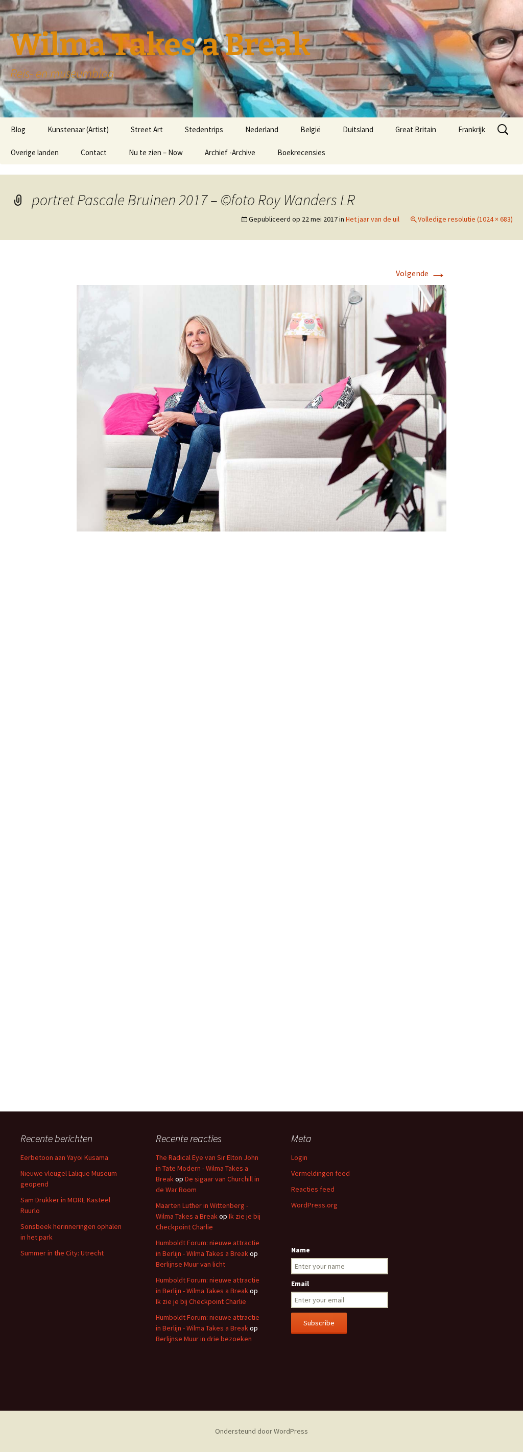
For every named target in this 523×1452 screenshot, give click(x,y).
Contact (94, 152)
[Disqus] (261, 691)
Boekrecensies (301, 152)
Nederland (261, 129)
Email (300, 1283)
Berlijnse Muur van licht (190, 1264)
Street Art (147, 129)
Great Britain (415, 129)
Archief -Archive (230, 152)
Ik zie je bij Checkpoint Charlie (201, 1301)
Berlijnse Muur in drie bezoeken (204, 1338)
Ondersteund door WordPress (261, 1431)
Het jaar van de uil (372, 219)
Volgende (421, 273)
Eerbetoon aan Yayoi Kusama (64, 1157)
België (310, 129)
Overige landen (35, 152)
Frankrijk (471, 129)
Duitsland (358, 129)
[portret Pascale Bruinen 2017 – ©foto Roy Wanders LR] (261, 407)
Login (299, 1157)
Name (300, 1249)
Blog (18, 129)
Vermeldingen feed (320, 1173)
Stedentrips (204, 129)
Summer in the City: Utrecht (62, 1252)
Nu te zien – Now (156, 152)
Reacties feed (313, 1189)
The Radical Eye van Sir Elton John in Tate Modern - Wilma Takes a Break (207, 1168)
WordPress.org (314, 1204)
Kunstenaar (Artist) (78, 129)
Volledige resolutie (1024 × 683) (465, 219)
